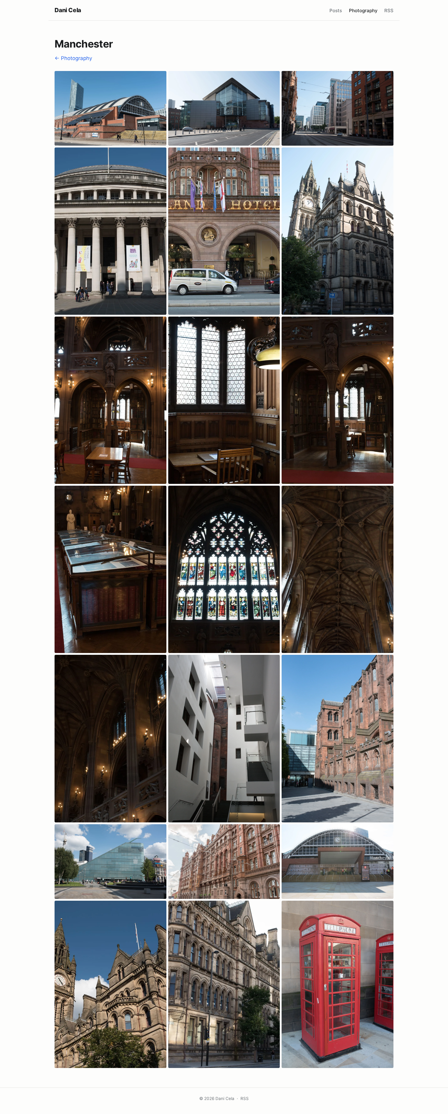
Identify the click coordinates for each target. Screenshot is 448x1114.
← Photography (73, 58)
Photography (363, 10)
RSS (388, 10)
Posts (335, 10)
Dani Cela (68, 10)
